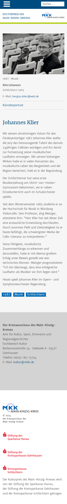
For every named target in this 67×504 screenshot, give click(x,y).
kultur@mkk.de (23, 362)
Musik (18, 294)
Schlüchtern (35, 294)
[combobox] (52, 4)
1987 (6, 294)
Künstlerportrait (13, 105)
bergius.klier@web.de (25, 96)
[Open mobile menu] (7, 4)
